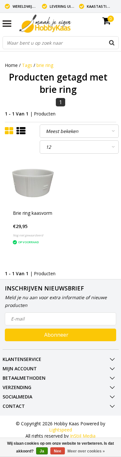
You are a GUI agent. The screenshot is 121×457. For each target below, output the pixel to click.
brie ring (44, 65)
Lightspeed (60, 430)
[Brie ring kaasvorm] (33, 183)
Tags (27, 65)
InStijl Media (83, 436)
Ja (42, 451)
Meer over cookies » (86, 451)
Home (11, 65)
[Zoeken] (112, 43)
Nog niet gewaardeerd (28, 235)
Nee (57, 451)
